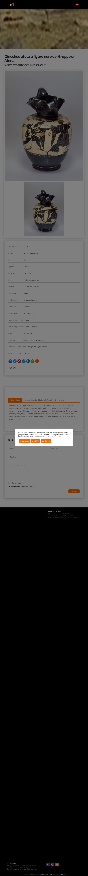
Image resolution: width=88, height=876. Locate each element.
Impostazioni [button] (24, 441)
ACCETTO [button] (35, 441)
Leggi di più (46, 441)
